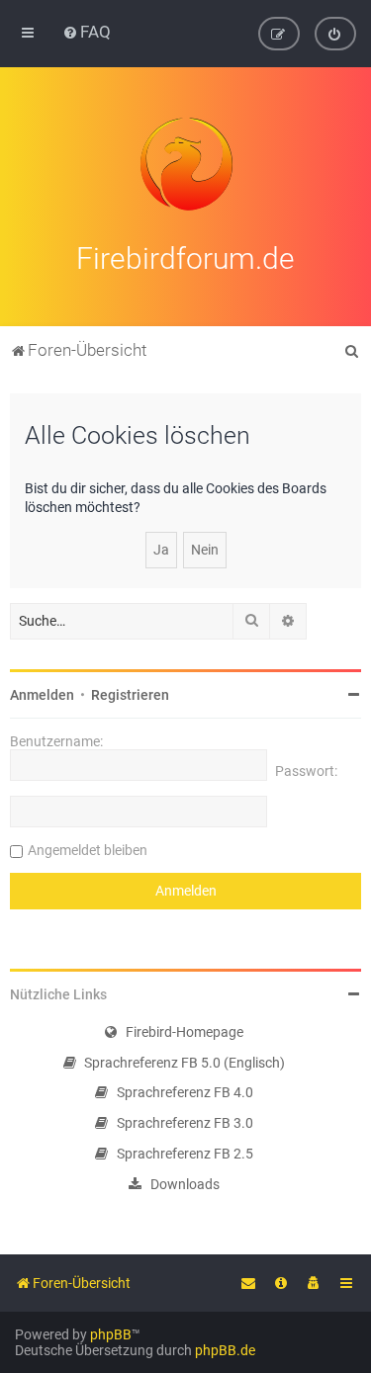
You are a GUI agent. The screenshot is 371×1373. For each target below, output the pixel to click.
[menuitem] (86, 31)
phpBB (111, 1334)
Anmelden (42, 695)
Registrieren (130, 695)
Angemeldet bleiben (87, 850)
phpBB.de (225, 1350)
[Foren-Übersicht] (186, 164)
